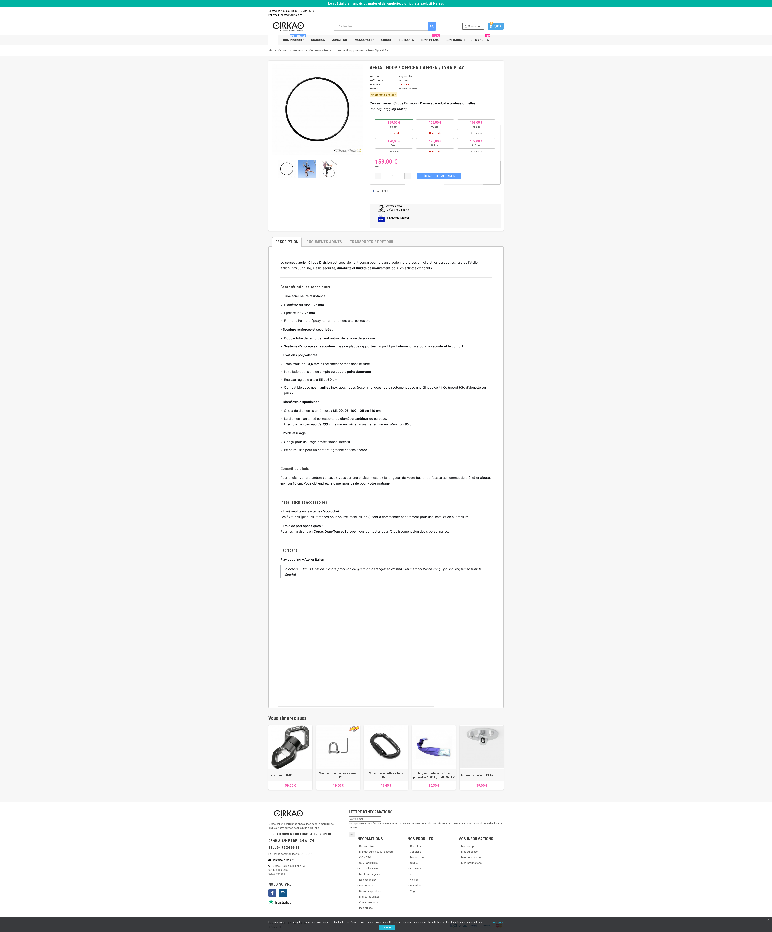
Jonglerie (340, 40)
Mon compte (468, 846)
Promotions (366, 885)
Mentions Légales (369, 874)
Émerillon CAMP (280, 775)
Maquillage (416, 885)
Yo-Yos (414, 879)
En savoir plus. (496, 922)
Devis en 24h (366, 846)
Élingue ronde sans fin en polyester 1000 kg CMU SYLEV (434, 775)
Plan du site (366, 907)
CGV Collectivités (369, 868)
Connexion (472, 26)
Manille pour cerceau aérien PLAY (338, 775)
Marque (375, 76)
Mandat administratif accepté (376, 851)
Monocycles (364, 40)
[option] (290, 757)
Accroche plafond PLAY (477, 775)
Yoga (413, 891)
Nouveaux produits (370, 891)
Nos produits (294, 38)
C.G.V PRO (365, 857)
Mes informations (471, 862)
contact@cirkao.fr (282, 859)
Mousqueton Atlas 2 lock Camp (386, 775)
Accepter (387, 927)
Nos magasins (367, 879)
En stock (375, 84)
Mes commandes (471, 857)
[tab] (287, 240)
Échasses (415, 868)
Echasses (406, 40)
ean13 (374, 88)
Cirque (386, 40)
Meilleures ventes (369, 896)
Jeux (413, 874)
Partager (381, 191)
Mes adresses (469, 851)
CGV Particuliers (368, 862)
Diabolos (318, 40)
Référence (376, 80)
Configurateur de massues (468, 38)
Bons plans (430, 38)
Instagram (283, 893)
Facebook (272, 893)
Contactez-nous (368, 902)
